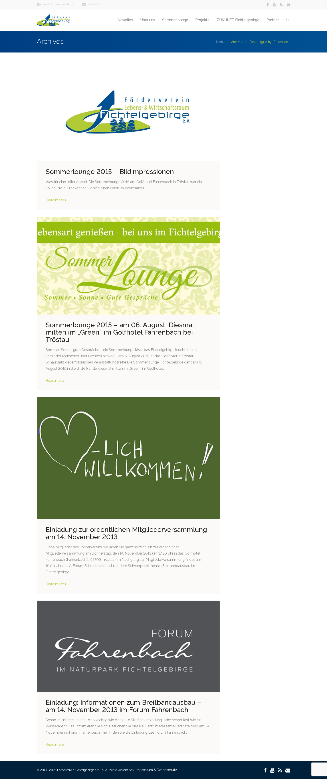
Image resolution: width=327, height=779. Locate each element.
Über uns (147, 20)
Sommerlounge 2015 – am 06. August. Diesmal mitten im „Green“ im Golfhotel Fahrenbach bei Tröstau (120, 332)
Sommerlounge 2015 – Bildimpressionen (110, 172)
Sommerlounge (175, 20)
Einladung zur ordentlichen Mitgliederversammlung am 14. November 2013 (126, 533)
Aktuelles (125, 20)
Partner (272, 20)
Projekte (202, 20)
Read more (55, 200)
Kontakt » (93, 4)
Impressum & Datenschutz (156, 770)
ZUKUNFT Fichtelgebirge (238, 20)
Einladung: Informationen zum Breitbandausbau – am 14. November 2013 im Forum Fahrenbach (123, 706)
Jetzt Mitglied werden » (58, 4)
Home (220, 42)
